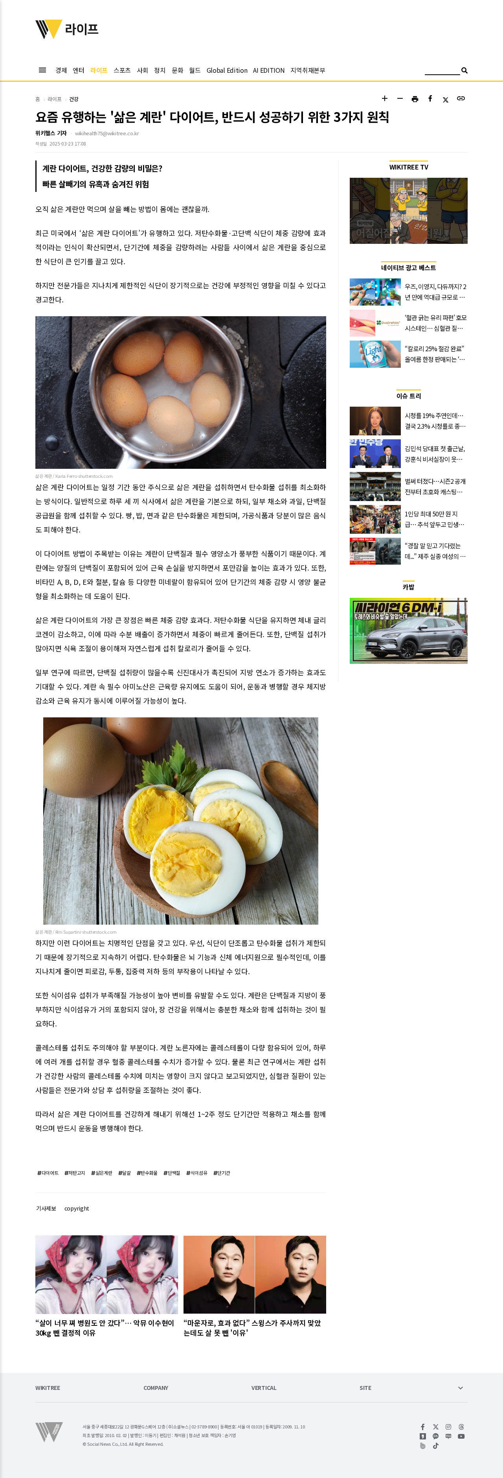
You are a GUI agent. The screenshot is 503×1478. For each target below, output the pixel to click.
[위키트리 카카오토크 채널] (436, 1436)
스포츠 (122, 70)
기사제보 (46, 1208)
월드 (194, 70)
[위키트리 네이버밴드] (423, 1445)
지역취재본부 (307, 70)
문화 (177, 70)
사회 (142, 70)
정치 (159, 70)
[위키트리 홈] (49, 36)
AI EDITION (269, 70)
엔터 (78, 70)
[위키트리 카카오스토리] (423, 1436)
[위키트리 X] (436, 1427)
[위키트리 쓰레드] (461, 1427)
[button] (384, 99)
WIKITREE (47, 1388)
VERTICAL (264, 1388)
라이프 (99, 70)
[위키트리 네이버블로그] (448, 1436)
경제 (61, 70)
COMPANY (155, 1388)
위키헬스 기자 (51, 133)
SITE (365, 1388)
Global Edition (227, 70)
